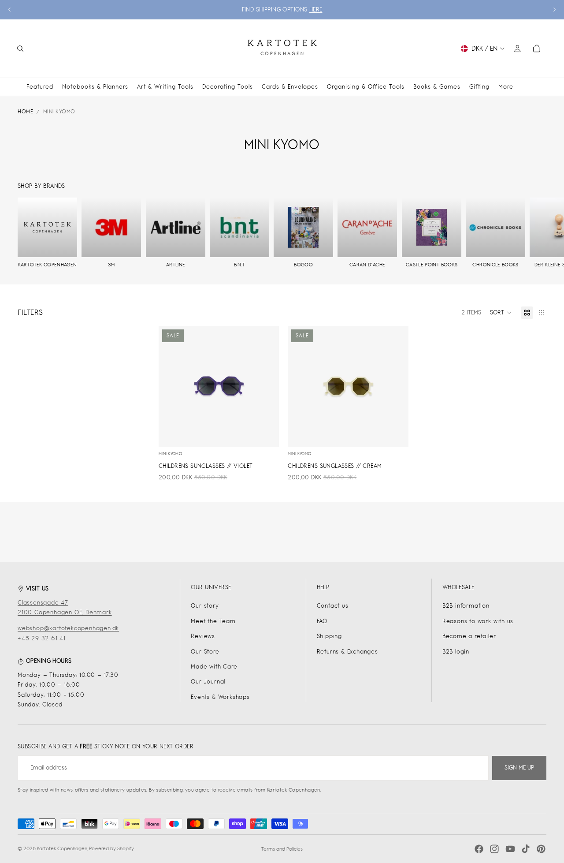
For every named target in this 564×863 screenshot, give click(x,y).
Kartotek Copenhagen (62, 848)
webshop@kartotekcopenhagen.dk (68, 628)
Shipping (329, 636)
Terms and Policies (282, 849)
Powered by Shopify (111, 848)
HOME (25, 111)
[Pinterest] (541, 849)
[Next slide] (554, 9)
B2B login (455, 651)
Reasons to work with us (477, 621)
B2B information (466, 605)
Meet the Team (213, 621)
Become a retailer (469, 636)
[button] (501, 312)
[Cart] (536, 48)
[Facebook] (479, 849)
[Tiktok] (525, 849)
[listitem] (506, 87)
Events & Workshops (220, 697)
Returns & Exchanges (347, 651)
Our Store (205, 651)
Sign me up (519, 767)
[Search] (20, 48)
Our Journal (208, 681)
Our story (205, 605)
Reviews (203, 636)
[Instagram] (494, 849)
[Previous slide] (9, 9)
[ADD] (266, 433)
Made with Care (214, 666)
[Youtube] (510, 849)
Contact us (333, 605)
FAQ (322, 621)
